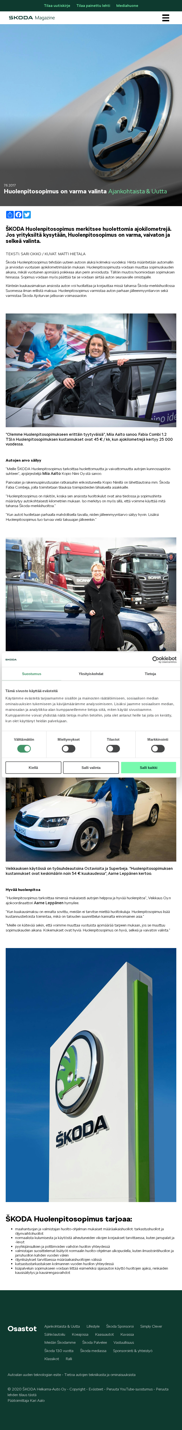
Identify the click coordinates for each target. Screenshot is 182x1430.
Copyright (77, 1389)
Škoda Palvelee (94, 1342)
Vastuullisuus (124, 1342)
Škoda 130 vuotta (58, 1350)
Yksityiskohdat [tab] (91, 674)
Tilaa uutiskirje (57, 6)
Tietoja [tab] (150, 674)
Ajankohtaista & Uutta (62, 1326)
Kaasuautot (104, 1334)
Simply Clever (151, 1326)
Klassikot (51, 1359)
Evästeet (96, 1389)
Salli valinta (91, 768)
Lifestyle (93, 1326)
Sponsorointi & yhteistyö (132, 1350)
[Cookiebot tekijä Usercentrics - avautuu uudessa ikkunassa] (156, 659)
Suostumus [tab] (31, 674)
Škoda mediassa (93, 1350)
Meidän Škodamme (60, 1342)
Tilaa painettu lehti (93, 6)
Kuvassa (127, 1334)
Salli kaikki (148, 768)
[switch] (68, 748)
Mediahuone (127, 6)
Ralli (69, 1359)
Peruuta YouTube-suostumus (129, 1389)
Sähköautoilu (54, 1334)
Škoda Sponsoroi (120, 1326)
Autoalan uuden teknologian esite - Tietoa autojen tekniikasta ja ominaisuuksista (72, 1374)
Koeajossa (80, 1334)
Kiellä (33, 768)
